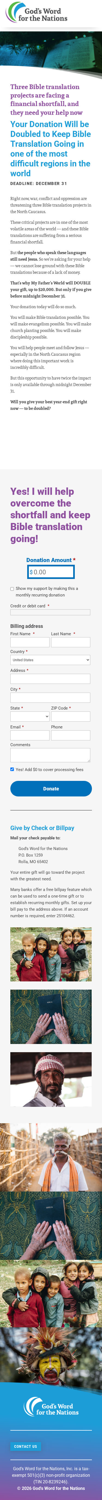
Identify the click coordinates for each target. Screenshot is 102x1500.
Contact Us (25, 1446)
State (16, 708)
